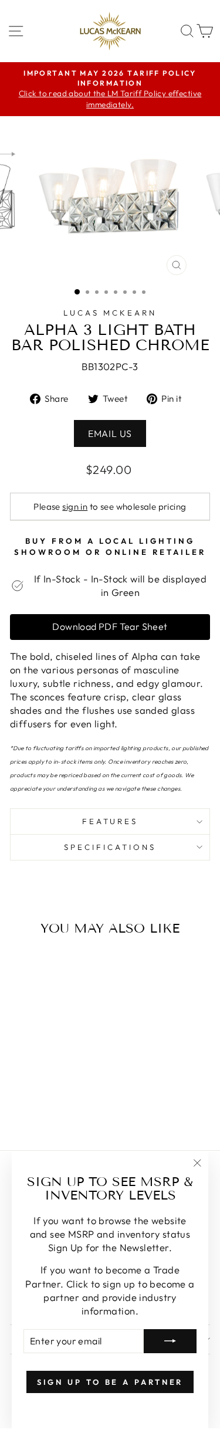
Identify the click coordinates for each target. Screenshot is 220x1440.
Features (110, 821)
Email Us (110, 433)
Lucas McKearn (110, 312)
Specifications (110, 847)
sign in (74, 506)
